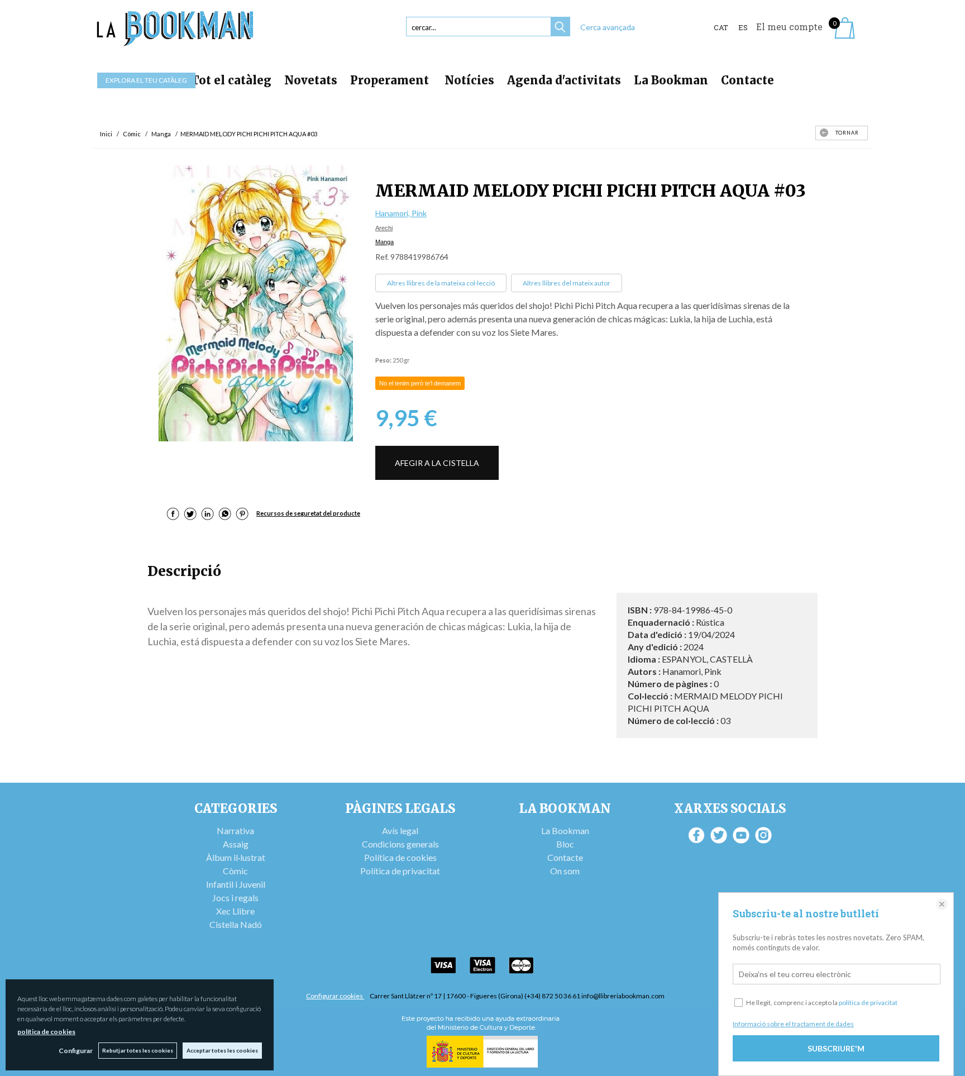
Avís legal (400, 830)
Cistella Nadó (235, 924)
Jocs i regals (235, 897)
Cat (721, 27)
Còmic (235, 870)
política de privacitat (868, 1002)
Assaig (236, 844)
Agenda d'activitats (564, 80)
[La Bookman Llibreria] (175, 28)
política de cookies (46, 1031)
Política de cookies (400, 857)
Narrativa (235, 830)
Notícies (469, 80)
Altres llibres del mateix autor (566, 283)
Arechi (384, 228)
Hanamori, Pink (401, 213)
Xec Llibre (235, 911)
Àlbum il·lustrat (235, 857)
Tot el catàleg (231, 80)
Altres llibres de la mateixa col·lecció (441, 283)
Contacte (747, 80)
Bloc (565, 844)
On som (565, 870)
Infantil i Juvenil (235, 884)
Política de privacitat (400, 870)
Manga (384, 242)
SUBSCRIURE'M (836, 1048)
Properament (391, 80)
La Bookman (671, 80)
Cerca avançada (607, 27)
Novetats (310, 80)
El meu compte (789, 26)
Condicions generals (400, 844)
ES (743, 27)
